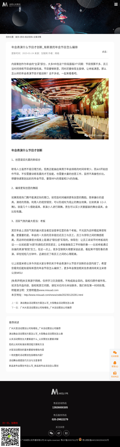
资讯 (22, 37)
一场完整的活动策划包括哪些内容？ (26, 355)
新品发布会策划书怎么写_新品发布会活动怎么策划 (33, 365)
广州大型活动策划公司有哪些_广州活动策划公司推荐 (46, 307)
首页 (17, 37)
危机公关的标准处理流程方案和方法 (26, 344)
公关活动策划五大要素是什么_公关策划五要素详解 (33, 339)
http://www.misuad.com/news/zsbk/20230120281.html (53, 295)
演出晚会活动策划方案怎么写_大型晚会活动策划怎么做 (47, 303)
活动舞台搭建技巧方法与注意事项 (25, 360)
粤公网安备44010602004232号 (95, 440)
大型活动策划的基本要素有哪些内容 (26, 349)
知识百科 (28, 37)
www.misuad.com (48, 290)
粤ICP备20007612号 (69, 440)
